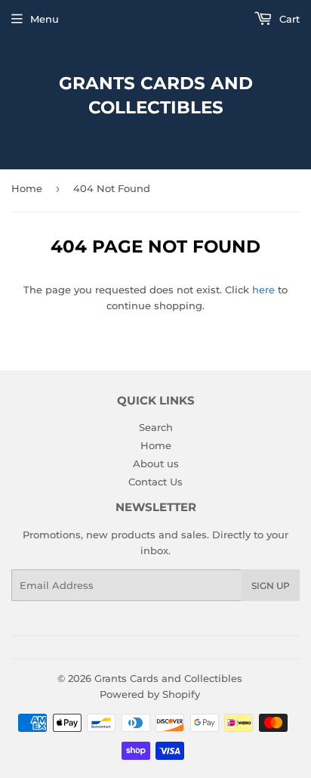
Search (156, 427)
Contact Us (155, 482)
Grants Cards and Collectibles (156, 95)
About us (156, 463)
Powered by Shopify (150, 694)
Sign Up (270, 585)
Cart (288, 19)
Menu (44, 19)
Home (26, 188)
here (263, 290)
